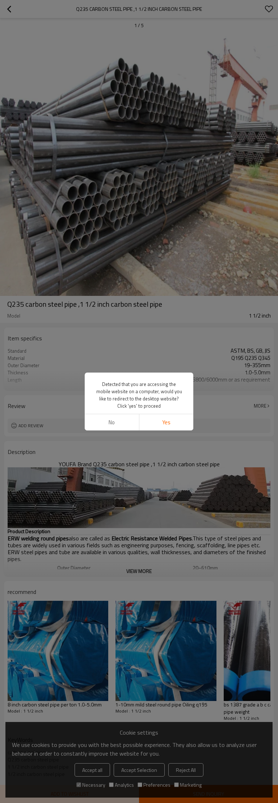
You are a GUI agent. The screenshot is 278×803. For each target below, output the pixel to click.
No (112, 422)
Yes (166, 422)
